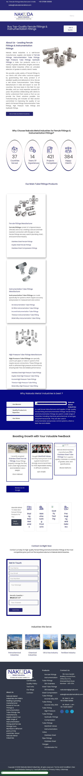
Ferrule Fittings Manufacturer (20, 223)
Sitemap (64, 769)
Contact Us (65, 670)
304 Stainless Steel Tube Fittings (65, 454)
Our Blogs (30, 689)
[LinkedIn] (73, 8)
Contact (30, 693)
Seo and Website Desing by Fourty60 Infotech (45, 768)
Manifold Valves (44, 456)
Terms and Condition (62, 767)
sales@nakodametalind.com (20, 5)
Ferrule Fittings (50, 674)
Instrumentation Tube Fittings (26, 57)
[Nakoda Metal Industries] (23, 15)
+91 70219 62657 (66, 707)
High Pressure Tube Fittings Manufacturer (25, 354)
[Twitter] (70, 8)
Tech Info (30, 686)
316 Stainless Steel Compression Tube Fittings (49, 692)
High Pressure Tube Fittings (18, 60)
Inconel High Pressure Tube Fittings (24, 379)
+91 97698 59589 (45, 2)
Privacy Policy (54, 769)
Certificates (31, 680)
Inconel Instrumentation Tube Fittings (25, 312)
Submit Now (15, 610)
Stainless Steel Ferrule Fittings (22, 241)
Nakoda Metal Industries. (30, 767)
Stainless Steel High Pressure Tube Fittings (26, 373)
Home (29, 674)
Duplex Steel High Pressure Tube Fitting (25, 376)
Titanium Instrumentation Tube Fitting (25, 315)
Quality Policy (32, 683)
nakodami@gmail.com (69, 689)
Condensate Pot (50, 747)
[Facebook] (67, 8)
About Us (30, 677)
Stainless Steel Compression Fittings (24, 248)
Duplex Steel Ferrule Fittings (21, 245)
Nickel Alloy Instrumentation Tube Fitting (26, 318)
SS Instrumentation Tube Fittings (23, 305)
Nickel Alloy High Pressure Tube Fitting (25, 386)
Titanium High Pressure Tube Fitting (24, 383)
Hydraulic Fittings (51, 717)
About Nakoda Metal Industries (19, 114)
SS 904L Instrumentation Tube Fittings (25, 308)
